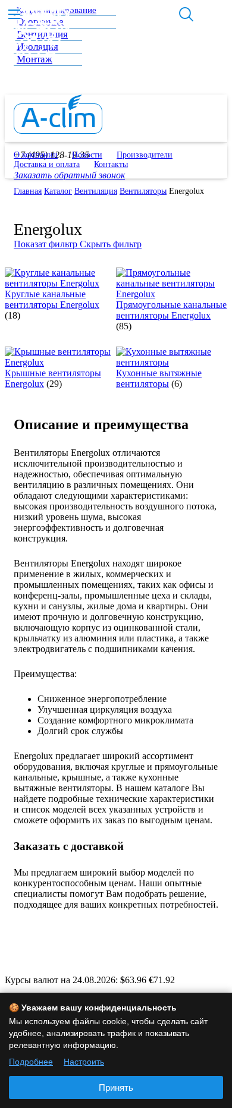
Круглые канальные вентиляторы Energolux (52, 299)
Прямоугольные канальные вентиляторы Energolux (171, 310)
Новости (87, 154)
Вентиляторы (143, 191)
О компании (36, 154)
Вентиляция (95, 191)
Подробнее (31, 1061)
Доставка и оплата (47, 164)
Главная (28, 191)
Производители (145, 154)
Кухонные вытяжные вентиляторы (159, 378)
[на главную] (58, 130)
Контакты (111, 164)
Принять (116, 1087)
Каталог (58, 191)
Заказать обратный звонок (69, 175)
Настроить (84, 1061)
